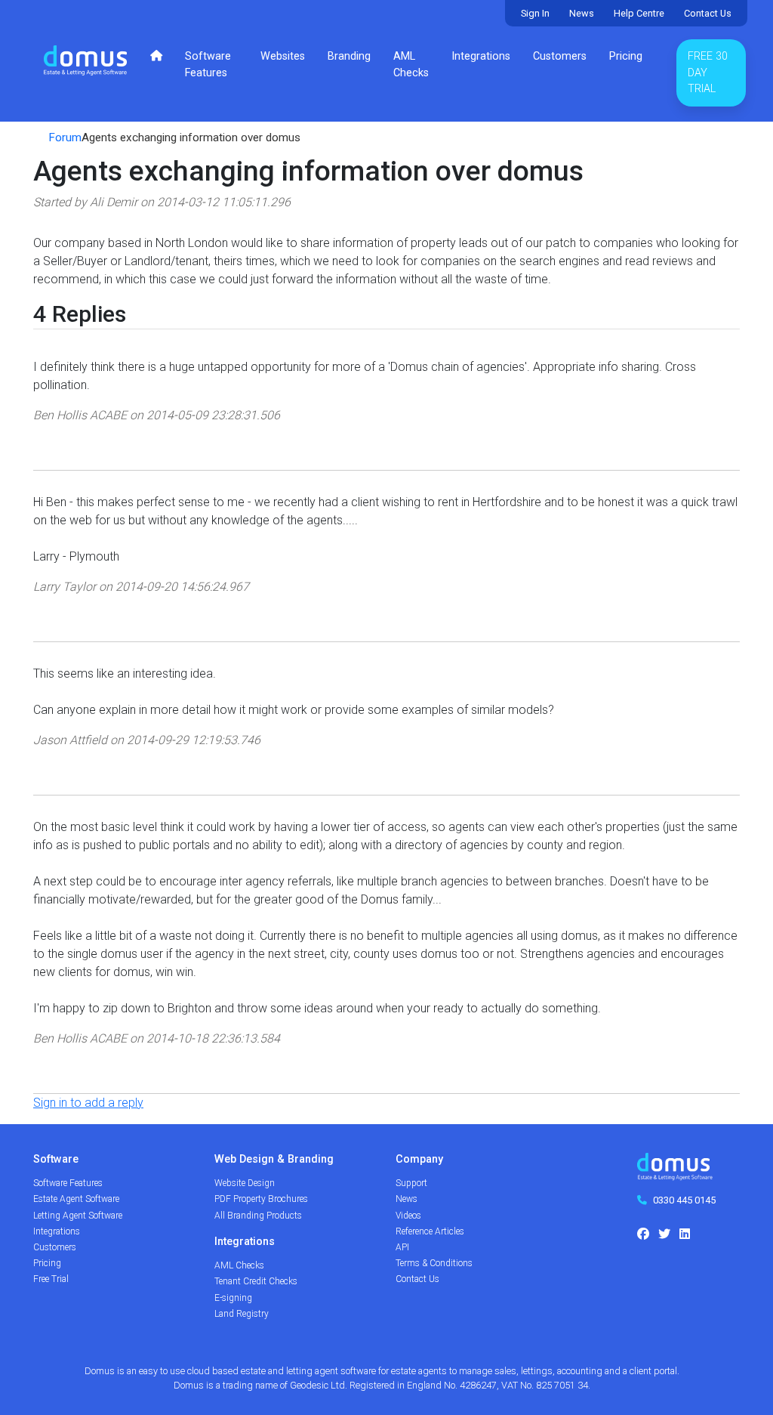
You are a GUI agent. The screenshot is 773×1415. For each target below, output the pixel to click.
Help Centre (639, 13)
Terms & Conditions (434, 1263)
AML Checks (411, 64)
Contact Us (707, 13)
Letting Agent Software (77, 1215)
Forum (65, 137)
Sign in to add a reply (88, 1102)
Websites (282, 56)
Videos (408, 1215)
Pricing (625, 56)
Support (411, 1183)
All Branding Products (258, 1215)
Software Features (208, 64)
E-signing (233, 1298)
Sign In (535, 13)
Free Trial (51, 1279)
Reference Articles (430, 1231)
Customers (560, 56)
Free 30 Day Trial (708, 72)
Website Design (244, 1183)
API (402, 1247)
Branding (349, 56)
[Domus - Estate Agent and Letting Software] (675, 1171)
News (581, 13)
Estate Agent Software (76, 1199)
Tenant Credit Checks (255, 1281)
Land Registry (241, 1313)
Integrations (480, 56)
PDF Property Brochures (261, 1199)
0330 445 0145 (684, 1200)
